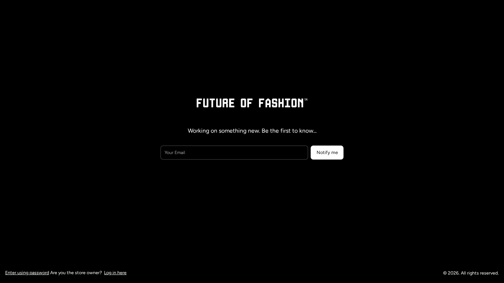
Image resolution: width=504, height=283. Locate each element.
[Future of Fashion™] (252, 103)
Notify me (327, 152)
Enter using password (27, 272)
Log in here (115, 272)
